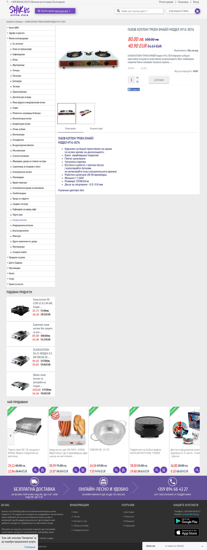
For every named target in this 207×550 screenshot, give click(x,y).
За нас (76, 516)
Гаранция (130, 525)
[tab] (70, 128)
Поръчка (129, 516)
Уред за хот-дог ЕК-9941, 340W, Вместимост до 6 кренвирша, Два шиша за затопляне (68, 453)
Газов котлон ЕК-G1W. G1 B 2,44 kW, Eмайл (42, 303)
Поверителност (81, 530)
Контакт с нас (80, 521)
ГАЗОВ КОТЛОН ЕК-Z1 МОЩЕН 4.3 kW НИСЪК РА (42, 353)
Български (59, 2)
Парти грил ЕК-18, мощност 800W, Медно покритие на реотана (24, 453)
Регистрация (166, 2)
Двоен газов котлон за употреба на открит (39, 380)
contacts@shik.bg (190, 514)
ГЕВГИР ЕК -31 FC (99, 449)
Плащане (129, 521)
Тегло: (131, 68)
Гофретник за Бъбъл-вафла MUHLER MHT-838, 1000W (145, 451)
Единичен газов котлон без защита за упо (42, 328)
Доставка (129, 511)
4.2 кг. (144, 68)
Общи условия (80, 525)
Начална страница (14, 21)
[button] (174, 546)
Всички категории (41, 2)
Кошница (183, 2)
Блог (75, 511)
